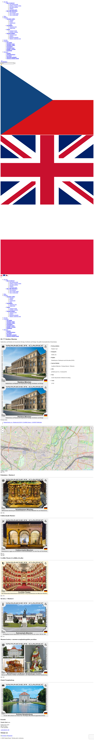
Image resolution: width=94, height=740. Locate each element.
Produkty (6, 17)
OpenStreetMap (90, 469)
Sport (10, 24)
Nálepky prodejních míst (15, 38)
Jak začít (5, 1)
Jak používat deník (13, 4)
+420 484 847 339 (5, 730)
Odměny (11, 8)
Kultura (11, 21)
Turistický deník (13, 30)
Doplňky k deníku (13, 32)
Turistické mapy (13, 34)
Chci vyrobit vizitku (14, 13)
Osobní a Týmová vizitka (15, 5)
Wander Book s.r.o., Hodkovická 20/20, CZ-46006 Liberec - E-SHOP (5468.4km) (23, 422)
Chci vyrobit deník (13, 15)
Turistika (11, 20)
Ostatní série (12, 28)
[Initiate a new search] (91, 428)
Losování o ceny (13, 9)
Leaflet (83, 469)
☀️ (1, 64)
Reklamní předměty (14, 37)
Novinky (6, 40)
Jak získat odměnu (13, 7)
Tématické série (13, 26)
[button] (2, 428)
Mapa (5, 16)
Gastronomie (12, 23)
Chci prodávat (12, 12)
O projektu (6, 41)
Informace (6, 52)
